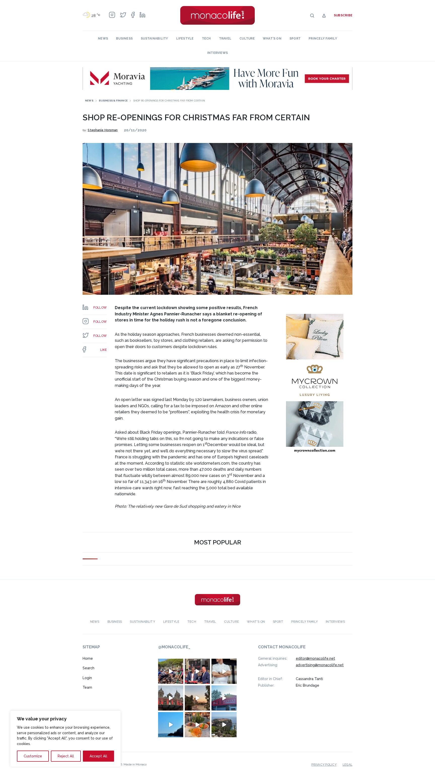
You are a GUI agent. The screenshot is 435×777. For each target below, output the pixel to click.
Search (88, 668)
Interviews (217, 53)
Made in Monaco (135, 764)
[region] (65, 739)
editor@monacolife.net (315, 658)
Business (124, 38)
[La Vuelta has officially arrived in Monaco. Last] (170, 698)
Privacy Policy (323, 764)
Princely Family (323, 38)
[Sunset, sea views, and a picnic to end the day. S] (197, 698)
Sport (295, 38)
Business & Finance (113, 100)
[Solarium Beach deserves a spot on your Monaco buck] (170, 724)
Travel (225, 38)
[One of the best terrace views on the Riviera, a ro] (197, 724)
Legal (347, 764)
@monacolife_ (174, 647)
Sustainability (154, 38)
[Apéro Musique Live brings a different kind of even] (224, 698)
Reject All (66, 756)
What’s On (272, 38)
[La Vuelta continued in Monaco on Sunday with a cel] (170, 671)
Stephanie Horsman (103, 130)
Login (87, 678)
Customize (33, 756)
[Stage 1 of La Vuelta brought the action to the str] (197, 671)
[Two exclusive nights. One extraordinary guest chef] (224, 671)
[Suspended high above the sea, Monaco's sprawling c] (224, 724)
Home (88, 658)
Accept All (98, 756)
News (103, 38)
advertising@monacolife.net (320, 665)
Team (87, 687)
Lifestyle (185, 38)
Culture (247, 38)
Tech (206, 38)
